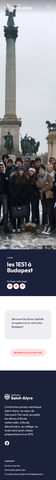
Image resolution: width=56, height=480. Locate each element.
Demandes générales (15, 470)
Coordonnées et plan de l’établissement (24, 474)
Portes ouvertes (12, 465)
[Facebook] (7, 443)
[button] (10, 286)
